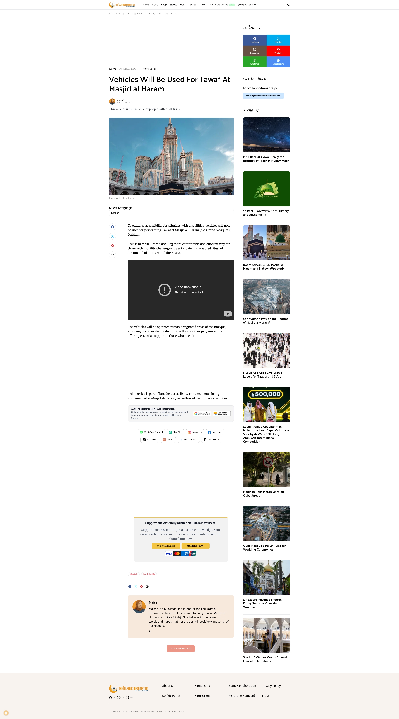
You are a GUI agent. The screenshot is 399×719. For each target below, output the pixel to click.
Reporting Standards (242, 695)
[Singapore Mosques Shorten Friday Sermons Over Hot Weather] (266, 577)
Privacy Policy (271, 686)
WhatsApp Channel (153, 432)
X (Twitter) (152, 439)
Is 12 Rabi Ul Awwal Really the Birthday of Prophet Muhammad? (266, 158)
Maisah (120, 100)
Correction (202, 695)
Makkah (134, 574)
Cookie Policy (171, 695)
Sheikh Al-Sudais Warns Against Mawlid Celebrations (265, 659)
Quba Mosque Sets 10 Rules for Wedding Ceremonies (264, 547)
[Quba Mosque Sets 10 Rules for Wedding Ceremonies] (266, 523)
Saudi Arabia (149, 574)
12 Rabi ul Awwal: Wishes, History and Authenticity (266, 212)
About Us (168, 686)
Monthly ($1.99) (195, 546)
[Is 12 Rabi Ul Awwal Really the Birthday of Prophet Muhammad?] (266, 134)
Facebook (217, 432)
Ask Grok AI (213, 439)
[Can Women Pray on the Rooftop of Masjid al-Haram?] (266, 296)
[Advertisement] (171, 45)
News (121, 14)
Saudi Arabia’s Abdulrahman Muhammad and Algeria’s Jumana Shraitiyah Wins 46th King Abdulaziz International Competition (266, 433)
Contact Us (202, 686)
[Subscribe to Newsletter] (222, 413)
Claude (170, 439)
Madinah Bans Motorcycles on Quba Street (263, 493)
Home (111, 14)
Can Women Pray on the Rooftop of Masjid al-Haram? (265, 320)
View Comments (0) (181, 648)
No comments (149, 69)
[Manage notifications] (6, 712)
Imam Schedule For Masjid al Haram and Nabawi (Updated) (263, 266)
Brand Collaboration (242, 686)
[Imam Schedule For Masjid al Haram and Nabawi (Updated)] (266, 242)
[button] (288, 4)
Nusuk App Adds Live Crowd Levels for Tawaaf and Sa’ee (262, 374)
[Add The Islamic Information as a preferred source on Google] (202, 413)
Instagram (197, 432)
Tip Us (266, 695)
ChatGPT (177, 432)
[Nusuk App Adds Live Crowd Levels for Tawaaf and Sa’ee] (266, 350)
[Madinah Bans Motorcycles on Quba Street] (266, 469)
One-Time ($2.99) (166, 546)
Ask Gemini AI (190, 439)
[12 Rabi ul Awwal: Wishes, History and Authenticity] (266, 188)
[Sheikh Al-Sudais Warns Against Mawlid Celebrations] (266, 635)
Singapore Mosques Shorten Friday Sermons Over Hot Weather (262, 603)
